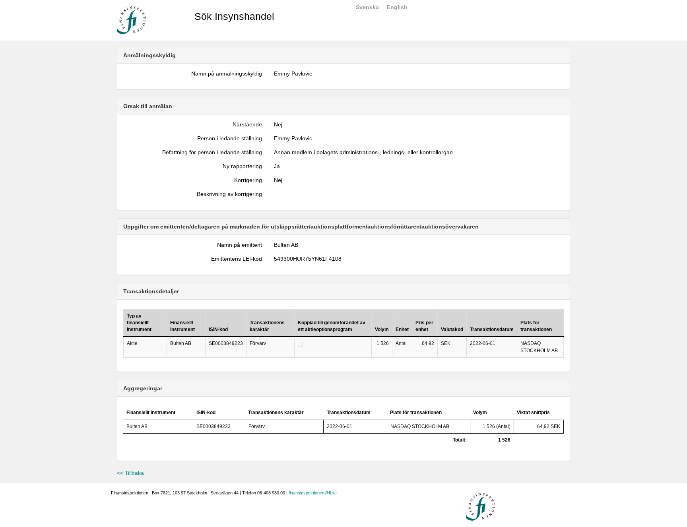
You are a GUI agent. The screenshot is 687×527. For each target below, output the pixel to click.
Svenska (367, 7)
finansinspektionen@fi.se (313, 492)
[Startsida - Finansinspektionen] (131, 20)
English (397, 7)
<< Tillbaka (130, 473)
